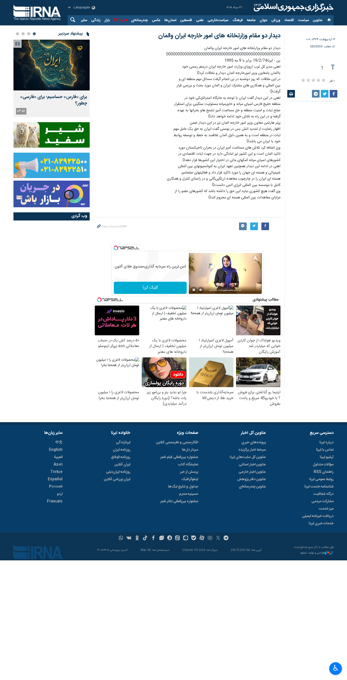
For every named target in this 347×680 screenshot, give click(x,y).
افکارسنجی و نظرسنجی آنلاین (177, 442)
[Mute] (201, 290)
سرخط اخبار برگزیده (252, 450)
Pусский (55, 487)
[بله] (193, 538)
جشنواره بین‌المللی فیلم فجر (179, 457)
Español (55, 479)
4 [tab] (17, 33)
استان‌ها (170, 20)
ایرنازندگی (123, 442)
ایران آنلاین (122, 465)
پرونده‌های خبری (253, 442)
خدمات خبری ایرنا (321, 523)
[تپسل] (115, 247)
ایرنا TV (118, 20)
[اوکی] (137, 538)
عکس (156, 20)
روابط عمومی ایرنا (321, 479)
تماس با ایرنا (325, 450)
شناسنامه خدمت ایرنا (319, 487)
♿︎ (335, 668)
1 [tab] (34, 33)
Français (54, 501)
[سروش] (169, 538)
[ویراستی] (161, 538)
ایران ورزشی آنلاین (117, 479)
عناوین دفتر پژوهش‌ (251, 479)
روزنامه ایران (121, 450)
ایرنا (293, 8)
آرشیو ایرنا (327, 457)
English (55, 450)
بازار (107, 20)
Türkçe (56, 472)
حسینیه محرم (188, 494)
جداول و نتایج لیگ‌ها (183, 487)
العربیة (58, 457)
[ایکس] (218, 538)
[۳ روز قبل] (51, 65)
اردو (59, 494)
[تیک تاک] (145, 538)
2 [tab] (28, 33)
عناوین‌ (317, 20)
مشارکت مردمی (322, 501)
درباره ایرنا (326, 442)
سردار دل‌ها (190, 450)
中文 (58, 442)
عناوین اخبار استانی (252, 465)
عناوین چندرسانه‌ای (252, 487)
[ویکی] (128, 538)
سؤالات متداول (323, 465)
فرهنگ (237, 20)
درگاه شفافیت (323, 494)
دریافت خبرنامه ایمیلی (318, 516)
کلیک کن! (150, 287)
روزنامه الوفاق (120, 457)
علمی (199, 20)
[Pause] (194, 290)
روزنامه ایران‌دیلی (118, 472)
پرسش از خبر (189, 472)
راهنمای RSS (324, 472)
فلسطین (186, 20)
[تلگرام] (226, 538)
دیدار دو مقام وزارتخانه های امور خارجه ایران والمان (219, 36)
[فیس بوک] (153, 538)
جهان (263, 20)
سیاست (303, 20)
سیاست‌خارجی (218, 20)
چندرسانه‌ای (139, 20)
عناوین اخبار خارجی (252, 472)
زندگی (95, 20)
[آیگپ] (185, 538)
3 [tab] (23, 33)
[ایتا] (177, 538)
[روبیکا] (210, 538)
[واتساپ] (121, 538)
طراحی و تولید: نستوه (312, 553)
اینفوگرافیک (189, 479)
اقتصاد (289, 20)
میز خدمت (326, 509)
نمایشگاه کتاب (188, 465)
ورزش (275, 20)
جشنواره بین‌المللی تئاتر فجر (179, 501)
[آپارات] (201, 538)
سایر (84, 20)
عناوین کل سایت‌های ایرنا (248, 457)
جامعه (251, 20)
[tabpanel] (51, 78)
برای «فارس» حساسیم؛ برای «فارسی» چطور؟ (53, 100)
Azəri (58, 465)
